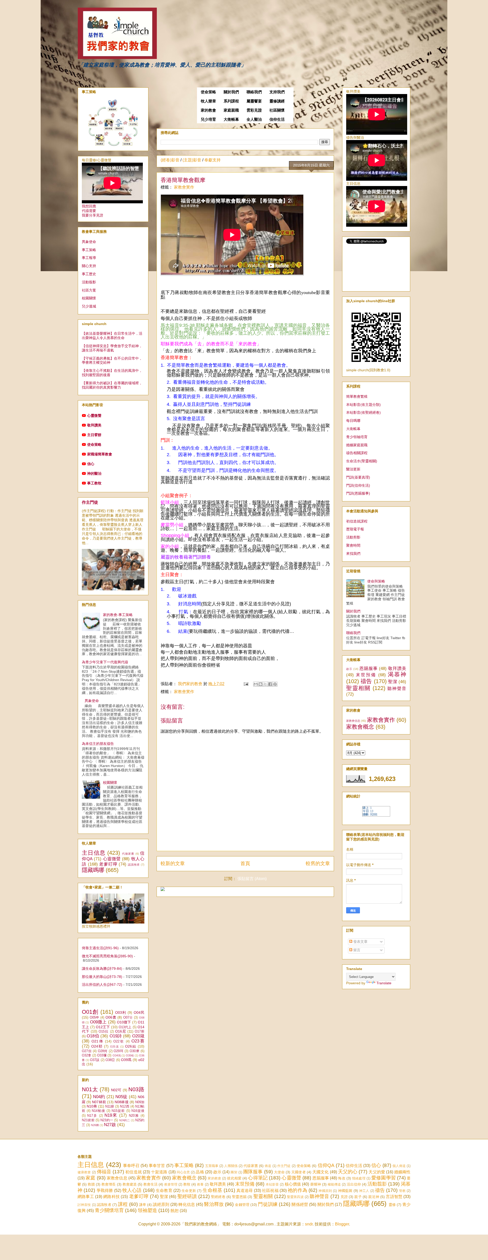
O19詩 (116, 1036)
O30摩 (134, 1051)
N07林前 (99, 1102)
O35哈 (130, 1055)
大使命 (279, 1172)
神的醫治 (94, 473)
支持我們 (277, 92)
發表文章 (360, 942)
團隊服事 (253, 1171)
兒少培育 (208, 119)
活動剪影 (353, 537)
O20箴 (138, 1036)
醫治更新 (353, 469)
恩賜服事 (368, 668)
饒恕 (175, 1210)
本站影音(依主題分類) (363, 405)
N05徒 (121, 1096)
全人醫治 (254, 119)
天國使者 (298, 1172)
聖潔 (392, 681)
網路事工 (86, 1196)
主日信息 (93, 853)
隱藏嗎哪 (93, 870)
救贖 (91, 1184)
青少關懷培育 (109, 1210)
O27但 (87, 1051)
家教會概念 (360, 727)
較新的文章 (173, 863)
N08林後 (121, 1102)
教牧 (186, 1184)
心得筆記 (258, 1177)
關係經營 (300, 1204)
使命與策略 (376, 581)
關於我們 (231, 92)
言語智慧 (394, 1196)
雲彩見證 (254, 110)
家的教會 (208, 110)
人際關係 (231, 1166)
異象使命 (89, 242)
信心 (90, 464)
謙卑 (142, 1205)
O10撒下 (124, 1022)
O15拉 (104, 1031)
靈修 (392, 1205)
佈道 (268, 1166)
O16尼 (120, 1031)
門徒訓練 (268, 1204)
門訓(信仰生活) (358, 485)
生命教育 (164, 1190)
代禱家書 (128, 853)
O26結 (130, 1046)
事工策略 (89, 250)
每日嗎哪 (353, 421)
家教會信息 (353, 720)
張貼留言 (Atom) (252, 879)
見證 (344, 1197)
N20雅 (134, 1115)
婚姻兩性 (402, 1172)
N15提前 (118, 1111)
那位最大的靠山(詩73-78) (102, 977)
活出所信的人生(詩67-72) (102, 984)
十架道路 (159, 1172)
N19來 (110, 1115)
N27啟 (110, 1124)
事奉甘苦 (157, 1165)
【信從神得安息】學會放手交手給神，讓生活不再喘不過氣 (112, 348)
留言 (356, 950)
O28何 (103, 1051)
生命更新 (188, 1191)
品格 (200, 1172)
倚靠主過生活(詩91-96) (100, 948)
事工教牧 (94, 483)
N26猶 (95, 1125)
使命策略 (208, 92)
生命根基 (212, 1190)
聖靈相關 (358, 688)
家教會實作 (184, 187)
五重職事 (212, 1166)
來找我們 (353, 553)
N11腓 (109, 1106)
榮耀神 (315, 1184)
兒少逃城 (89, 306)
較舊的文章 (318, 863)
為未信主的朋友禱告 (98, 744)
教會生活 (150, 1184)
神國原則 (325, 1191)
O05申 (94, 1017)
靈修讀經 (277, 101)
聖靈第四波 (295, 1197)
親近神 (373, 1197)
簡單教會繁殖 (357, 396)
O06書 (110, 1017)
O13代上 (125, 1027)
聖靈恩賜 (239, 1197)
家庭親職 (231, 110)
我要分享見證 (92, 215)
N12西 (124, 1106)
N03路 (136, 1089)
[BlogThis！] (260, 684)
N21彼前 (88, 1120)
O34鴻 (117, 1055)
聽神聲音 (396, 688)
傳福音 (104, 1171)
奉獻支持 (212, 160)
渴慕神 (397, 674)
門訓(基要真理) (358, 477)
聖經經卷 (218, 1197)
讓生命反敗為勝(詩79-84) (102, 968)
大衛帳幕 (231, 119)
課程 (123, 1204)
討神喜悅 (84, 1205)
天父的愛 (377, 1172)
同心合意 (183, 1172)
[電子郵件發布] (245, 684)
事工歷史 (89, 274)
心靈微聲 (94, 415)
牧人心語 (132, 1190)
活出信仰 (354, 1184)
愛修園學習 (383, 1177)
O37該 (95, 1060)
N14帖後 (98, 1111)
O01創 (90, 1012)
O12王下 (103, 1027)
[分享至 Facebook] (270, 684)
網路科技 (111, 1196)
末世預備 (366, 674)
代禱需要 (89, 211)
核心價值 (293, 1184)
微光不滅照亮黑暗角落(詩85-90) (107, 956)
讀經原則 (161, 1204)
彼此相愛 (234, 1178)
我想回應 (89, 206)
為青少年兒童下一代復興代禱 (105, 662)
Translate (383, 983)
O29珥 (118, 1051)
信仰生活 (277, 119)
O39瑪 (126, 1060)
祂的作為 (297, 1190)
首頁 (245, 863)
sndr (309, 1224)
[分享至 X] (265, 684)
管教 (402, 1191)
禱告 (366, 681)
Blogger (342, 1224)
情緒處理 (358, 1178)
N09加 (139, 1102)
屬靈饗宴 (254, 101)
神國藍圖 (345, 1191)
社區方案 (89, 290)
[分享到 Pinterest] (275, 684)
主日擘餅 (94, 435)
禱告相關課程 (357, 453)
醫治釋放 (214, 1204)
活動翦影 (89, 282)
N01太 (90, 1089)
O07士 (128, 1017)
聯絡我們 (254, 92)
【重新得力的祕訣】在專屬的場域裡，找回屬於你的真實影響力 (112, 385)
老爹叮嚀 (108, 864)
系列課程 (231, 101)
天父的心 (347, 1171)
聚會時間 (353, 545)
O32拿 (86, 1055)
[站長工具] (376, 815)
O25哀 (114, 1046)
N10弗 (92, 1106)
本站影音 (272, 1184)
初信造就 (133, 1172)
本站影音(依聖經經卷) (363, 412)
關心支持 (89, 266)
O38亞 (110, 1060)
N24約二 (124, 1120)
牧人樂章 (208, 101)
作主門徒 (90, 502)
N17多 (92, 1115)
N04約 (99, 1096)
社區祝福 (270, 1190)
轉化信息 (186, 1204)
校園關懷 (89, 298)
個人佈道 (399, 1166)
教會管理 (170, 1184)
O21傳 (97, 1041)
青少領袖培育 (357, 437)
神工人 (364, 1191)
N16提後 (137, 1111)
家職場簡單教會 (99, 454)
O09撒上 (98, 1022)
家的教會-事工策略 (118, 615)
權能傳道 (334, 1184)
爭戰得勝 (105, 1190)
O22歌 (118, 1041)
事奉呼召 (131, 1165)
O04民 (139, 1012)
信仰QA (326, 1165)
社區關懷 (277, 110)
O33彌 (101, 1055)
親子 (357, 1197)
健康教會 (84, 1172)
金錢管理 (242, 1205)
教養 (200, 1184)
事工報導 (89, 258)
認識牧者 (134, 864)
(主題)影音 (191, 160)
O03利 (120, 1012)
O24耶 (97, 1046)
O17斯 (139, 1031)
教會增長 (108, 1184)
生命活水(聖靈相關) (361, 461)
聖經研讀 (187, 1196)
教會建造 (130, 1184)
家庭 (90, 1177)
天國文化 (320, 1172)
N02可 (116, 1090)
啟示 (349, 668)
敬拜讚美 (94, 425)
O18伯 (93, 1036)
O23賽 (137, 1041)
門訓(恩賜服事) (358, 493)
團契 (234, 1172)
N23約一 (106, 1120)
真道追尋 (244, 1190)
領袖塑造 (147, 1210)
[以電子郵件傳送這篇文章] (255, 684)
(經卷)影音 (170, 160)
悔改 (341, 1178)
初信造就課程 (357, 521)
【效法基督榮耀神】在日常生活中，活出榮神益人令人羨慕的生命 (112, 335)
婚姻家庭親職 (357, 445)
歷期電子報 (355, 529)
